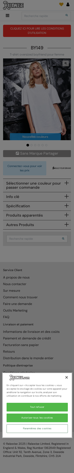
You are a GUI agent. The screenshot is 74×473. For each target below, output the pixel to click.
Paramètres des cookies (37, 428)
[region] (37, 405)
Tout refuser (37, 407)
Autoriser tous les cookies (37, 417)
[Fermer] (66, 377)
